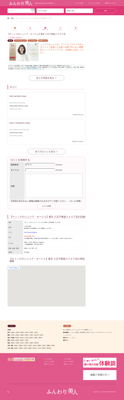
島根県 (20, 345)
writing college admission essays (18, 106)
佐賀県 (25, 348)
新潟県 (17, 337)
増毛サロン (66, 340)
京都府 (31, 343)
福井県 (31, 337)
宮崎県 (43, 348)
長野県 (40, 337)
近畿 (9, 343)
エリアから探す (79, 3)
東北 (9, 332)
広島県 (29, 345)
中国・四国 (10, 345)
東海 (9, 340)
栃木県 (41, 335)
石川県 (26, 337)
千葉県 (31, 335)
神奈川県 (36, 335)
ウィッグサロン (32, 40)
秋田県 (31, 332)
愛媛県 (48, 345)
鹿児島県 (49, 348)
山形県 (35, 332)
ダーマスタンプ (100, 332)
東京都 (10, 40)
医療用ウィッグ (43, 40)
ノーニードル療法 (74, 332)
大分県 (39, 348)
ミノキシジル (67, 335)
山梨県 (35, 337)
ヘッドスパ (72, 337)
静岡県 (22, 340)
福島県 (22, 332)
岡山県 (25, 345)
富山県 (21, 337)
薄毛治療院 (66, 332)
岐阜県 (17, 340)
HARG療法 (82, 332)
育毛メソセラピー (91, 332)
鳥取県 (16, 345)
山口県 (34, 345)
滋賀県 (12, 343)
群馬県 (26, 335)
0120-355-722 (29, 236)
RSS (8, 391)
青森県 (12, 332)
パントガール (109, 332)
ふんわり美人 (102, 392)
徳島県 (39, 345)
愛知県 (12, 340)
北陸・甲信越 (11, 337)
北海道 (9, 329)
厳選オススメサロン (110, 3)
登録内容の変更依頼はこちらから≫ (35, 68)
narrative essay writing (15, 132)
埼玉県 (12, 335)
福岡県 (16, 348)
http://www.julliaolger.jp (30, 232)
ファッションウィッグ (20, 40)
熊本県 (34, 348)
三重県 (26, 340)
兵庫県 (26, 343)
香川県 (43, 345)
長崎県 (29, 348)
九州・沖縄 (10, 348)
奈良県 (22, 343)
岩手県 (26, 332)
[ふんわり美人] (62, 394)
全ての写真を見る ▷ (46, 78)
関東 (9, 335)
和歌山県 (36, 343)
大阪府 (17, 343)
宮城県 (17, 332)
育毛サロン (66, 337)
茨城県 (22, 335)
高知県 (53, 345)
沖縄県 (20, 348)
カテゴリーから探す (94, 3)
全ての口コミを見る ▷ (46, 151)
